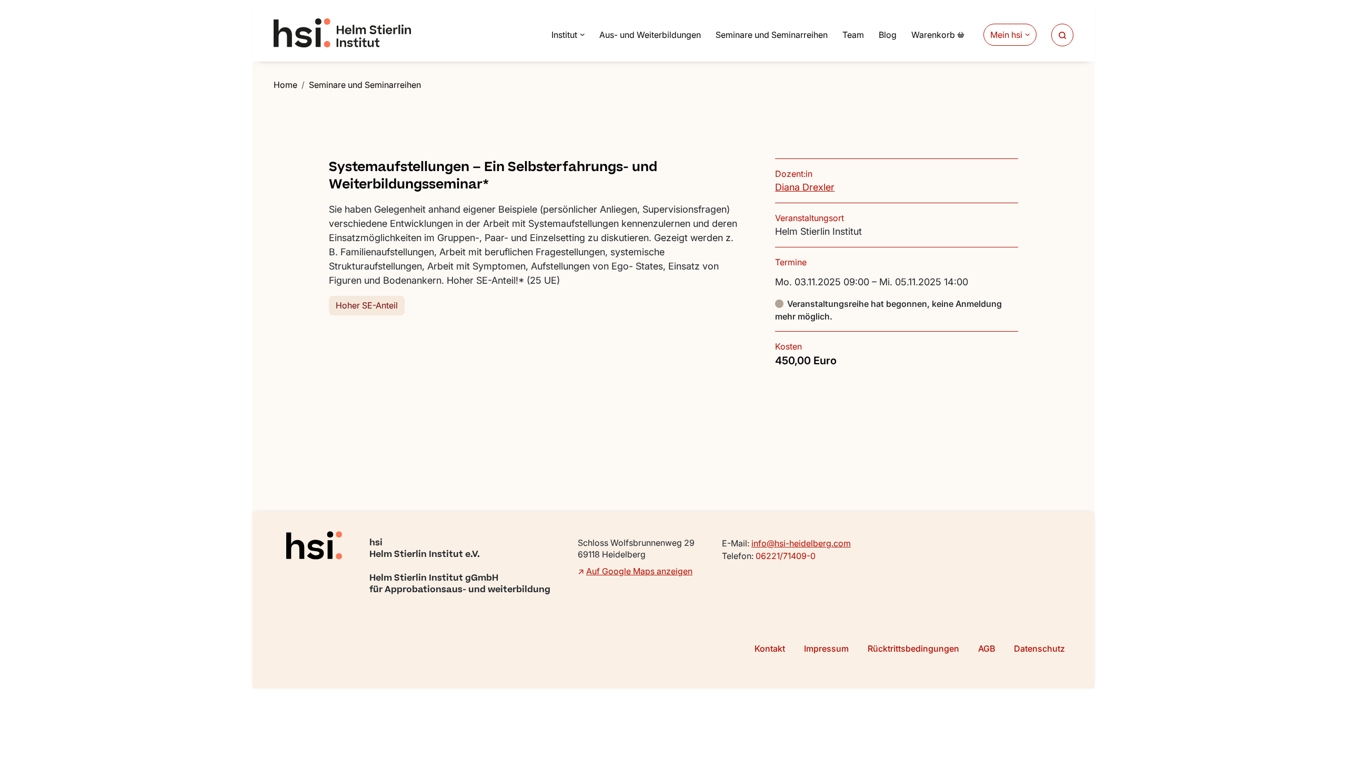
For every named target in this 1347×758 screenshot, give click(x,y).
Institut (564, 34)
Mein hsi (1006, 34)
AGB (986, 648)
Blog (888, 34)
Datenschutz (1039, 648)
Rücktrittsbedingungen (913, 648)
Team (853, 34)
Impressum (826, 648)
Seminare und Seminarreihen (772, 34)
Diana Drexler (805, 187)
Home (285, 84)
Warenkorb (933, 34)
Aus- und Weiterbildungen (650, 34)
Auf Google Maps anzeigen (639, 571)
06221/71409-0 (786, 556)
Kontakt (770, 648)
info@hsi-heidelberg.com (801, 543)
